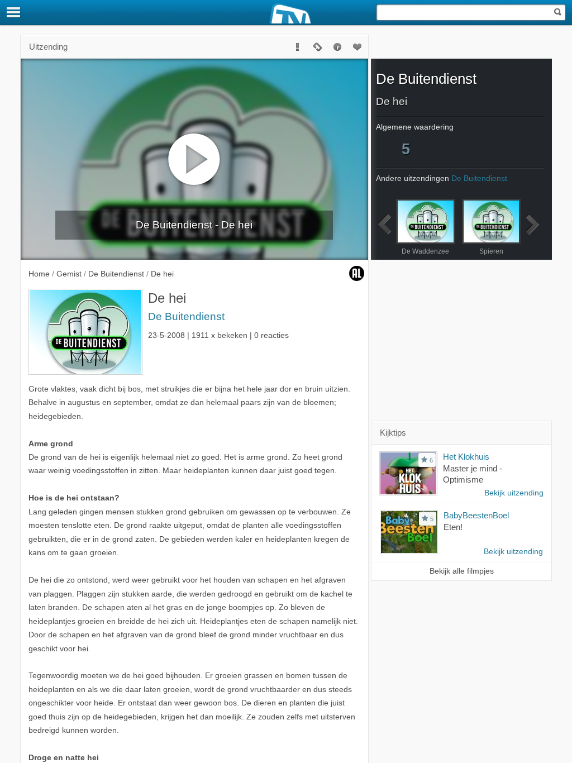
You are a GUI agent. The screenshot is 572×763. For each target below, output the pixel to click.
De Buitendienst (186, 316)
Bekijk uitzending (514, 493)
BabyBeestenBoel (476, 515)
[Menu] (14, 12)
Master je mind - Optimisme (472, 474)
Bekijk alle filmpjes (462, 571)
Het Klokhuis (466, 456)
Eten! (453, 527)
